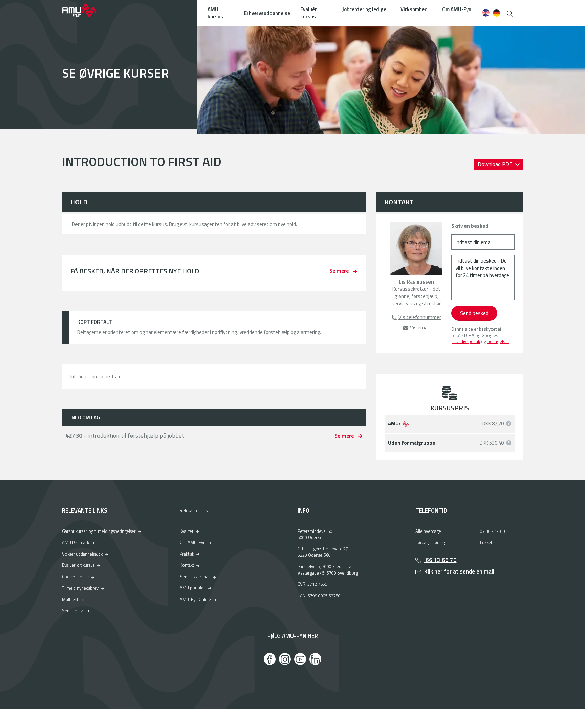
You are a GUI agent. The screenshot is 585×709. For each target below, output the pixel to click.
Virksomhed (414, 9)
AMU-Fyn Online (195, 599)
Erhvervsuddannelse (267, 13)
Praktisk (187, 553)
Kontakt (187, 565)
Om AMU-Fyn (456, 9)
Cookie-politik (75, 576)
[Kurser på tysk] (496, 13)
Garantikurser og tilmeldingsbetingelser (99, 531)
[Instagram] (285, 659)
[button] (510, 12)
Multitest (70, 599)
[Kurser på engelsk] (485, 13)
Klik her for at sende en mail (459, 571)
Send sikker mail (195, 576)
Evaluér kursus (308, 12)
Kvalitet (186, 531)
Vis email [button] (420, 327)
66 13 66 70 (440, 560)
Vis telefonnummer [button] (419, 317)
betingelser (498, 341)
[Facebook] (270, 659)
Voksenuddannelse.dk (82, 553)
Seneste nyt (73, 610)
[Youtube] (300, 659)
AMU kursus (215, 12)
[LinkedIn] (315, 659)
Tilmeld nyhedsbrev (80, 588)
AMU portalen (193, 587)
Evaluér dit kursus (78, 565)
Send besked (474, 313)
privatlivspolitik (465, 341)
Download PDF (496, 164)
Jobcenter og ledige (364, 9)
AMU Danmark (75, 542)
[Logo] (84, 10)
